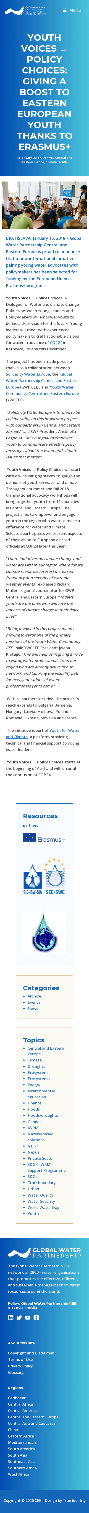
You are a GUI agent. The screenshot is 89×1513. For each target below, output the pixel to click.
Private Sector (41, 1158)
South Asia (17, 1455)
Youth (62, 162)
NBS (32, 1146)
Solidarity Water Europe (28, 374)
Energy (34, 1084)
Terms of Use (20, 1359)
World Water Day (43, 1207)
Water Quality (40, 1195)
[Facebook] (36, 1318)
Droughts (36, 1066)
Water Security (41, 1201)
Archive (47, 158)
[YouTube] (28, 1318)
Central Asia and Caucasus (31, 1423)
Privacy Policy (20, 1366)
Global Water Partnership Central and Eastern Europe (42, 380)
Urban (33, 1188)
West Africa (18, 1474)
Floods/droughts (43, 1115)
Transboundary (42, 1182)
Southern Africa (22, 1467)
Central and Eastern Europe (33, 1417)
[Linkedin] (11, 1318)
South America (21, 1448)
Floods (34, 1109)
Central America (22, 1410)
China (13, 1429)
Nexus (33, 1152)
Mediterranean (22, 1442)
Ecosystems (39, 1078)
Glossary (16, 1372)
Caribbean (17, 1397)
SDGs (32, 1176)
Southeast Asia (22, 1461)
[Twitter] (19, 1318)
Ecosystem (38, 1072)
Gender (34, 1121)
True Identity (74, 1500)
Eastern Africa (21, 1436)
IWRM (33, 1127)
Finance (35, 1103)
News (33, 1008)
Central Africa (20, 1404)
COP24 (56, 342)
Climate (51, 162)
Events (34, 1002)
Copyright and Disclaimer (31, 1353)
